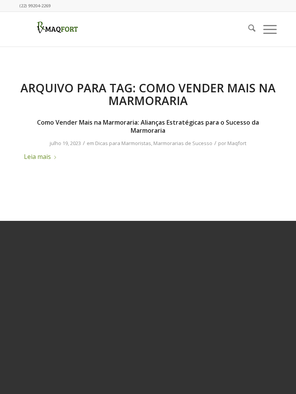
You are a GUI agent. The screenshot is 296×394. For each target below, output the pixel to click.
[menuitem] (248, 29)
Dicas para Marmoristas (123, 143)
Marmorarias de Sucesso (182, 143)
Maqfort (236, 143)
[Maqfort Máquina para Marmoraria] (57, 29)
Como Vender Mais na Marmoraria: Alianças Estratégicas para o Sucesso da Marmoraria (148, 126)
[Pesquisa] (248, 29)
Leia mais (37, 156)
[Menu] (266, 29)
